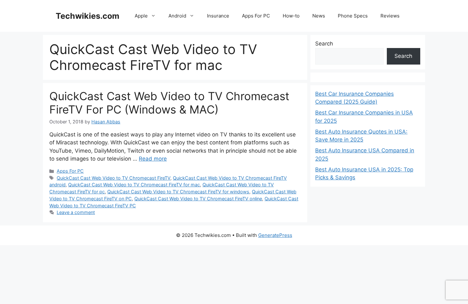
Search (324, 43)
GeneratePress (275, 235)
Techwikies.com (87, 16)
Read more (153, 158)
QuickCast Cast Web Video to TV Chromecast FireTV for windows (178, 191)
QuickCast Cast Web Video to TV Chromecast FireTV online (198, 198)
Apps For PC (256, 16)
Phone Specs (353, 16)
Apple (141, 16)
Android (177, 16)
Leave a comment (76, 212)
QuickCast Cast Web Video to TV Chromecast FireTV (113, 178)
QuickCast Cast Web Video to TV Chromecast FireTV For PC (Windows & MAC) (169, 102)
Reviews (390, 16)
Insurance (218, 16)
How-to (291, 16)
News (318, 16)
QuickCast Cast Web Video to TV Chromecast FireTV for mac (134, 184)
